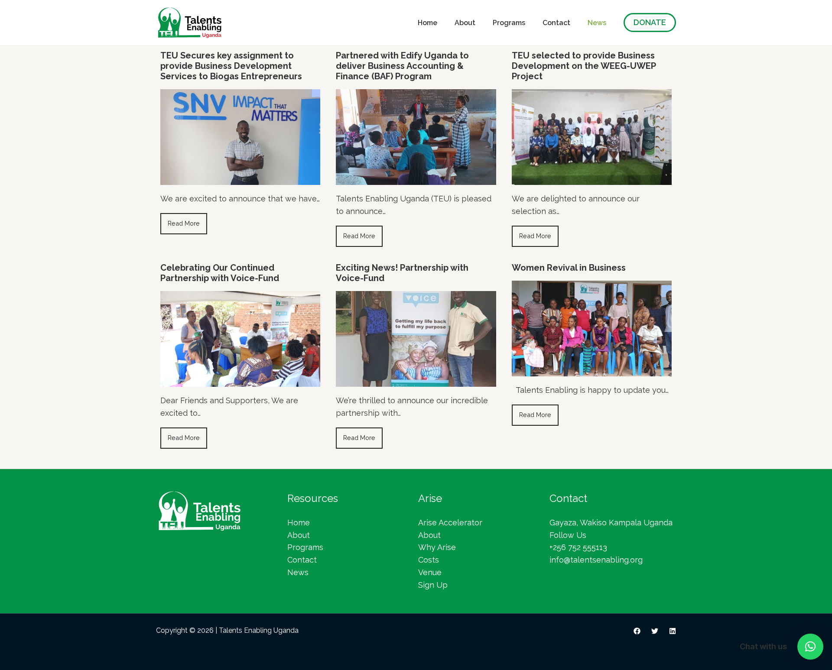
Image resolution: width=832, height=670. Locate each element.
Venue (430, 572)
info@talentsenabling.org (596, 559)
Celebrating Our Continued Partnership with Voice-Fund (219, 272)
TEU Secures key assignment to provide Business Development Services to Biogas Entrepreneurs (231, 65)
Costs (428, 559)
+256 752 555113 (578, 547)
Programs (509, 23)
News (597, 23)
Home (427, 23)
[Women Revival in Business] (592, 370)
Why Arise (437, 547)
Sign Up (433, 584)
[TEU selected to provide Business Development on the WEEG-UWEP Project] (592, 178)
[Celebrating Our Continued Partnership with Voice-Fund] (240, 380)
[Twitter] (654, 631)
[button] (810, 647)
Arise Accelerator (450, 522)
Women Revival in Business (569, 267)
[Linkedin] (672, 631)
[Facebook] (637, 631)
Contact (556, 23)
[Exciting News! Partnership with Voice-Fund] (416, 380)
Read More (184, 223)
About (465, 23)
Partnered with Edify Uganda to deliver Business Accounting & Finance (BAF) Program (402, 65)
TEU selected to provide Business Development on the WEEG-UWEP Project (584, 65)
